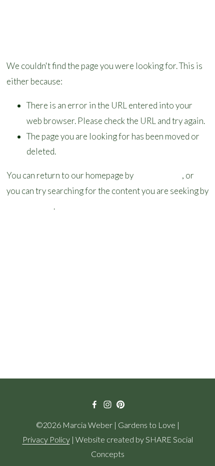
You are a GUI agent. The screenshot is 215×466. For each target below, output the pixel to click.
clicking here (158, 175)
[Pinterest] (120, 404)
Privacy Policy (46, 439)
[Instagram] (108, 404)
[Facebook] (94, 404)
